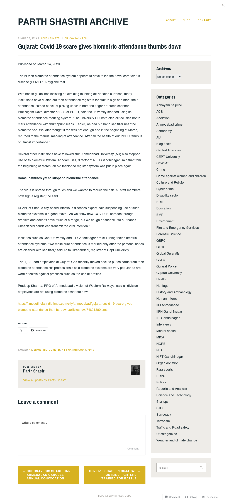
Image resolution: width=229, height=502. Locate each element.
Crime (160, 169)
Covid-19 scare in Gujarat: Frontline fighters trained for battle (113, 475)
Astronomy (164, 130)
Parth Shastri (50, 38)
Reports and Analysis (171, 388)
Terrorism (163, 420)
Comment (133, 448)
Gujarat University (169, 272)
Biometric (40, 349)
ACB (159, 111)
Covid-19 (75, 38)
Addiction (163, 117)
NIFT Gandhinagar (74, 349)
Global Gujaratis (167, 253)
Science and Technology (173, 395)
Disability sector (167, 195)
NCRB (160, 343)
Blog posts (163, 143)
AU (66, 38)
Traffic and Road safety (172, 427)
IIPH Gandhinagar (169, 311)
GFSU (160, 246)
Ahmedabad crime (169, 124)
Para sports (164, 369)
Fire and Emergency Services (177, 227)
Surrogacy (163, 414)
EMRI (160, 214)
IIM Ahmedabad (167, 304)
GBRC (161, 240)
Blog (187, 20)
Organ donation (167, 362)
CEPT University (168, 156)
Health (161, 279)
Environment (165, 221)
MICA (160, 337)
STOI (160, 407)
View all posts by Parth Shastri (45, 379)
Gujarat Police (166, 266)
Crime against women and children (181, 175)
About (171, 20)
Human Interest (167, 298)
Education (163, 208)
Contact (204, 20)
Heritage (162, 285)
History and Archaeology (173, 292)
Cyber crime (165, 188)
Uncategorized (166, 433)
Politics (161, 382)
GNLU (160, 259)
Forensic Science (168, 233)
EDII (159, 201)
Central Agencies (168, 150)
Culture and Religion (171, 182)
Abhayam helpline (169, 104)
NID (159, 350)
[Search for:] (223, 5)
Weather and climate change (176, 440)
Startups (162, 401)
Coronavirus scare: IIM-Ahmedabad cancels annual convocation (48, 475)
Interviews (163, 324)
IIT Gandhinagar (168, 317)
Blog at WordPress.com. (114, 495)
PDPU (85, 38)
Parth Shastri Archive (73, 21)
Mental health (166, 330)
